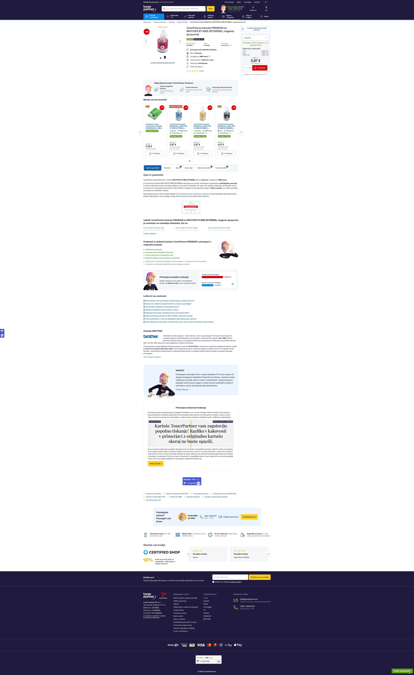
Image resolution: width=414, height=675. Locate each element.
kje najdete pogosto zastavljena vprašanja (193, 194)
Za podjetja (247, 2)
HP (204, 610)
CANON (206, 613)
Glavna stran (147, 22)
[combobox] (255, 38)
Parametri (167, 168)
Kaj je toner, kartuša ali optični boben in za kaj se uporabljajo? (168, 304)
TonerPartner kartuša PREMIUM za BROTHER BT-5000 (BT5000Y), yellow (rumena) (202, 127)
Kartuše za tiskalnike (160, 22)
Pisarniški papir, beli (153, 500)
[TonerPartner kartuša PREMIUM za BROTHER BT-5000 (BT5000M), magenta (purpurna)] (162, 53)
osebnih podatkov (236, 582)
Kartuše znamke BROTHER (155, 497)
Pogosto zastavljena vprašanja (184, 628)
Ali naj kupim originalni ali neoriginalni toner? (162, 307)
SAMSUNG (207, 616)
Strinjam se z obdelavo (228, 582)
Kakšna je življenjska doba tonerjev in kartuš (162, 310)
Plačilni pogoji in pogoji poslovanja (185, 598)
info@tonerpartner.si (231, 517)
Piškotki (176, 604)
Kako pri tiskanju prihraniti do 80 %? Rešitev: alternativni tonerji (169, 316)
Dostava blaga (229, 2)
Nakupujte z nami (181, 594)
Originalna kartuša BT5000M (210, 274)
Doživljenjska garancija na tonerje (185, 622)
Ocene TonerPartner (180, 631)
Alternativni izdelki (204, 168)
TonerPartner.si (210, 594)
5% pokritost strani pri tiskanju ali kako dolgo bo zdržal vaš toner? (170, 301)
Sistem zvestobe (179, 619)
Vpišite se (253, 10)
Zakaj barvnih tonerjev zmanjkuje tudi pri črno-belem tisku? (167, 313)
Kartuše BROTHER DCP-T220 (153, 228)
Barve (178, 168)
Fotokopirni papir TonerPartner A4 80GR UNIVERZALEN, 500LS (154, 126)
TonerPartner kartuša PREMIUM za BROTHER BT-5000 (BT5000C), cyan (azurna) (178, 127)
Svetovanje (189, 168)
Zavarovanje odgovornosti (182, 625)
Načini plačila (178, 616)
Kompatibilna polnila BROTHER (224, 494)
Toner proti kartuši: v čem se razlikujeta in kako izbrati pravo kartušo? (171, 319)
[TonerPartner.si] (149, 9)
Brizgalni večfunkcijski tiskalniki (216, 497)
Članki (239, 2)
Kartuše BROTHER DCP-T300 (153, 230)
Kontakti (257, 2)
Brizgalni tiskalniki (193, 497)
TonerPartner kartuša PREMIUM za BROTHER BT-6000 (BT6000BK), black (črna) (226, 127)
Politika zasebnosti (179, 601)
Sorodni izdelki (221, 168)
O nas (205, 598)
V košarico (261, 68)
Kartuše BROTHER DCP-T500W (187, 228)
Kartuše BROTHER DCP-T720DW (219, 230)
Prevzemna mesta (179, 613)
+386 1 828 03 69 (235, 9)
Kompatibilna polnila (200, 494)
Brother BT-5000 (182, 22)
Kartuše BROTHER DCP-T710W (219, 228)
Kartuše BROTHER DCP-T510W (187, 230)
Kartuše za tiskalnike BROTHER (177, 494)
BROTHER (172, 22)
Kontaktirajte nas (249, 517)
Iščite (211, 9)
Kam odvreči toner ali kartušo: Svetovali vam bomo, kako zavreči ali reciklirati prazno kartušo (180, 322)
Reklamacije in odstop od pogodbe (185, 607)
